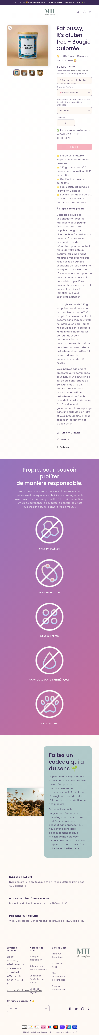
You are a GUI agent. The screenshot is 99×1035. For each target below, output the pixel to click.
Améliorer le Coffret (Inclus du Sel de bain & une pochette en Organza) (73, 102)
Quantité (61, 117)
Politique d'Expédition (36, 958)
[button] (8, 12)
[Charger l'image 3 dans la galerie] (32, 73)
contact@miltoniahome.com (24, 990)
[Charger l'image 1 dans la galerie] (17, 73)
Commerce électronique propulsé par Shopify (59, 1032)
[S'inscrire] (46, 1008)
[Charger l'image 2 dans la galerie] (24, 73)
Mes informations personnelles (58, 976)
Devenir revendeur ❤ (58, 988)
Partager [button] (64, 447)
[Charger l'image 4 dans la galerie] (40, 73)
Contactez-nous (58, 965)
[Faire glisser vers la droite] (47, 73)
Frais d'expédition (79, 70)
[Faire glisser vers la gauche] (10, 73)
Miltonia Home (34, 1032)
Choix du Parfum (65, 87)
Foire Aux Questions (57, 955)
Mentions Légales (34, 991)
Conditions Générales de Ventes (37, 979)
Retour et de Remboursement (38, 968)
